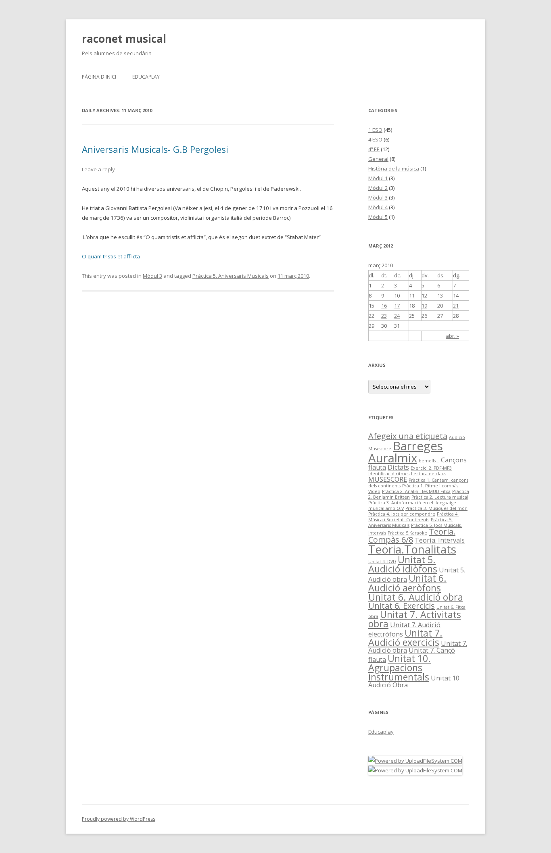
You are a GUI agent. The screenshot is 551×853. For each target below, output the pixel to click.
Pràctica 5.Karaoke (407, 533)
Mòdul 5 (378, 217)
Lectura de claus (428, 473)
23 (384, 315)
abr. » (452, 335)
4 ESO (375, 139)
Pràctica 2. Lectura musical (439, 497)
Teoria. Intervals (440, 540)
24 (397, 315)
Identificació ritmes (388, 473)
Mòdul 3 (152, 275)
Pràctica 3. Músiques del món (436, 508)
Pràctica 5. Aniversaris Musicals (230, 275)
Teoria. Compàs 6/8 (411, 535)
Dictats (398, 467)
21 (456, 305)
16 (384, 305)
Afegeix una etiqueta (407, 436)
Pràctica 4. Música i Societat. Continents (413, 516)
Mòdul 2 (378, 187)
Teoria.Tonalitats (412, 549)
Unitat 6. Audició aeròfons (407, 583)
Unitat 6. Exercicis (401, 605)
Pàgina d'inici (99, 76)
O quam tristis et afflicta (111, 256)
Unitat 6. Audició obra (415, 597)
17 (397, 305)
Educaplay (146, 76)
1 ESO (375, 129)
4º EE (374, 149)
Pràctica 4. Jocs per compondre (401, 514)
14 (456, 295)
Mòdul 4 (378, 207)
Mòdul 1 (378, 178)
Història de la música (393, 168)
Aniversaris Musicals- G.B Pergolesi (155, 149)
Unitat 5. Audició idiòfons (402, 564)
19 (424, 305)
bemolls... (429, 461)
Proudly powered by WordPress (118, 819)
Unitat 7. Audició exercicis (405, 637)
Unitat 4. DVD (382, 561)
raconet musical (124, 38)
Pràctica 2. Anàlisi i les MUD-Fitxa (416, 491)
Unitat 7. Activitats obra (414, 619)
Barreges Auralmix (405, 452)
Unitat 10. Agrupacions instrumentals (399, 667)
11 (412, 295)
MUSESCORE (387, 479)
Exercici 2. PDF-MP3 (431, 468)
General (378, 158)
